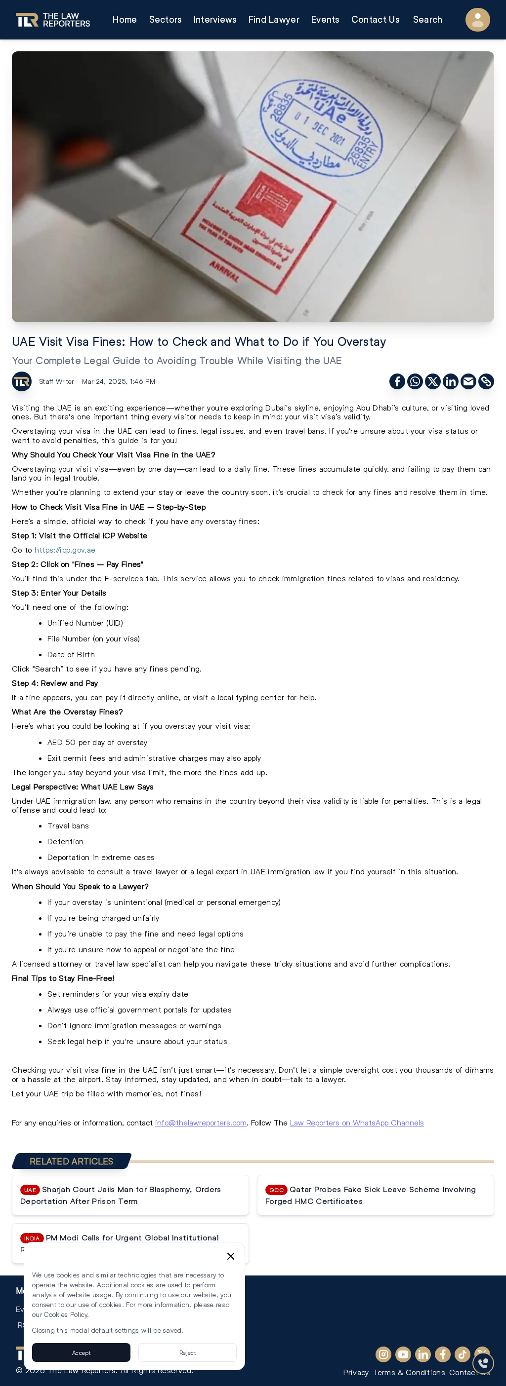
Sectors (165, 19)
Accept (81, 1352)
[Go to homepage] (53, 20)
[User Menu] (477, 20)
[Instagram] (383, 1354)
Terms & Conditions (409, 1372)
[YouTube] (403, 1354)
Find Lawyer (274, 19)
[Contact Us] (483, 1363)
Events (325, 19)
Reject (187, 1352)
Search (428, 19)
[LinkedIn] (423, 1354)
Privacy (356, 1372)
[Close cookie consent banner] (231, 1256)
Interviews (215, 19)
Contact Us (375, 19)
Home (125, 19)
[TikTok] (462, 1354)
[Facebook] (443, 1354)
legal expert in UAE (231, 871)
